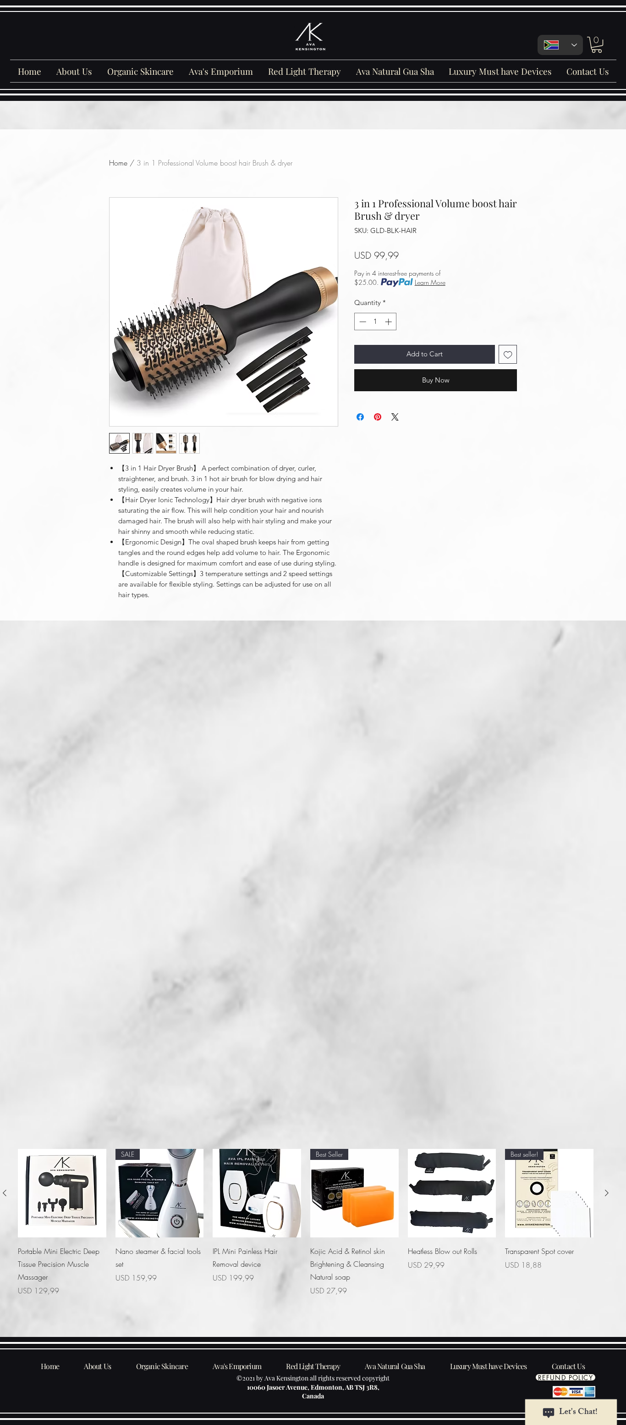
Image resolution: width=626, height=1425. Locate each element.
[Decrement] (362, 321)
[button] (596, 45)
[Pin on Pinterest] (377, 416)
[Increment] (389, 321)
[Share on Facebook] (360, 416)
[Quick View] (62, 1193)
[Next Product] (606, 1192)
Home (118, 163)
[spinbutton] (375, 321)
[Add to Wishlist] (508, 354)
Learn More (430, 282)
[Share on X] (395, 416)
